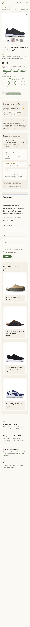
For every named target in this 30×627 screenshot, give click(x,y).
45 (25, 83)
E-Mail (5, 242)
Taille (3, 79)
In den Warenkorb (14, 94)
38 (16, 79)
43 (16, 83)
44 (20, 83)
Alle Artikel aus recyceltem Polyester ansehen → (13, 157)
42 (12, 83)
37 (12, 79)
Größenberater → (6, 98)
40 (25, 79)
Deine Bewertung (8, 220)
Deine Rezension (8, 225)
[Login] (20, 3)
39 (20, 79)
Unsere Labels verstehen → (9, 76)
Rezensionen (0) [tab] (7, 193)
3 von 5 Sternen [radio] (6, 222)
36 (7, 79)
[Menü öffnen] (27, 3)
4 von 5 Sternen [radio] (8, 222)
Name (5, 235)
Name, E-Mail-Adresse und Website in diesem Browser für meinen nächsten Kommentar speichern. (14, 251)
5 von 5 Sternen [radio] (9, 222)
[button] (26, 15)
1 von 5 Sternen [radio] (3, 222)
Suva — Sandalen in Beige (13, 297)
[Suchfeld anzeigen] (17, 3)
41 (7, 83)
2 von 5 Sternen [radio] (5, 222)
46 (8, 86)
